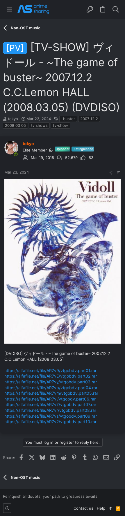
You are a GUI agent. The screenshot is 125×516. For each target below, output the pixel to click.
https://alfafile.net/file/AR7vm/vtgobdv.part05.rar (51, 393)
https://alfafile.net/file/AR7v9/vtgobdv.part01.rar (50, 370)
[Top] (110, 508)
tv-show (60, 125)
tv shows (39, 125)
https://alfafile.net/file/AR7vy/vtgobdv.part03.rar (50, 381)
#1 (119, 172)
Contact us (83, 508)
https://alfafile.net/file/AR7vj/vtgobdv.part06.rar (50, 398)
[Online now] (15, 154)
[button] (9, 9)
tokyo (13, 118)
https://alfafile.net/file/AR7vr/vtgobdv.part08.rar (50, 410)
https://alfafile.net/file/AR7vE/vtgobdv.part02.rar (50, 376)
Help (101, 508)
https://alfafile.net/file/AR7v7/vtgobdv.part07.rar (50, 404)
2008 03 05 (15, 125)
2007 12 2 (89, 118)
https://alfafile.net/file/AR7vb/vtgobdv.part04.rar (50, 387)
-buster (68, 118)
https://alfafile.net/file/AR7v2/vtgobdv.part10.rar (50, 421)
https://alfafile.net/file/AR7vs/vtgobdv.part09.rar (50, 416)
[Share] (111, 172)
